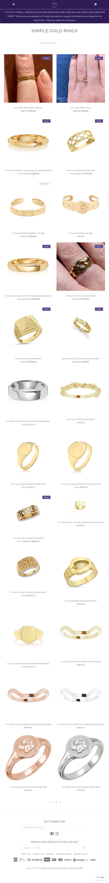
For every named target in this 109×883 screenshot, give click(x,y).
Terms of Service (64, 854)
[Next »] (60, 802)
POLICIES (50, 854)
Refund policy (80, 854)
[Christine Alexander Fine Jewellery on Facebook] (52, 834)
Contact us (38, 854)
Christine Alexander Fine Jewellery (53, 868)
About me (26, 854)
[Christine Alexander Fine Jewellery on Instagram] (57, 834)
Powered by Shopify (75, 868)
